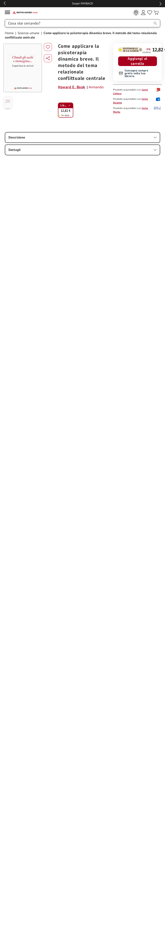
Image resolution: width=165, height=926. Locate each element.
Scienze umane (28, 33)
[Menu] (8, 12)
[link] (136, 12)
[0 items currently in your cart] (156, 12)
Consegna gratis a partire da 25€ (82, 3)
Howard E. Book (71, 87)
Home (9, 33)
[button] (48, 58)
